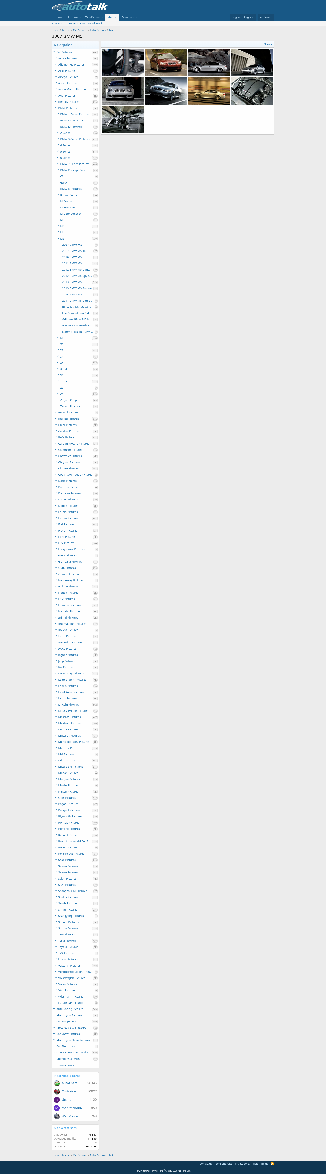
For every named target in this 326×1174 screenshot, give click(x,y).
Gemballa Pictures (70, 561)
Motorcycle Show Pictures (73, 1040)
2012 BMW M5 (72, 263)
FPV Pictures (66, 543)
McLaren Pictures (69, 735)
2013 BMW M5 (72, 282)
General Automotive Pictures (74, 1052)
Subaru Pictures (68, 922)
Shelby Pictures (68, 897)
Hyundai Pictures (69, 611)
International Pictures (72, 624)
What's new (92, 17)
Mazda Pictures (68, 729)
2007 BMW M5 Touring (77, 251)
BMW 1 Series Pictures (74, 114)
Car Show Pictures (68, 1034)
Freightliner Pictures (71, 549)
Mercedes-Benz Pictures (73, 742)
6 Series (65, 157)
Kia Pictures (65, 667)
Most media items (67, 1075)
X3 (62, 350)
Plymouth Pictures (70, 816)
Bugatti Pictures (68, 418)
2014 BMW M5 (72, 294)
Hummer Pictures (69, 605)
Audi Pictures (66, 95)
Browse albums (64, 1065)
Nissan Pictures (68, 791)
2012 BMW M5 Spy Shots (77, 276)
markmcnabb (72, 1108)
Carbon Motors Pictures (73, 443)
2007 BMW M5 (72, 244)
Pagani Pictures (68, 804)
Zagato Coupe (69, 400)
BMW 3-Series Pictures (75, 139)
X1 (62, 344)
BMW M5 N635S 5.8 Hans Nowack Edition (78, 307)
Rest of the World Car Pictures (75, 841)
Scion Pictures (67, 878)
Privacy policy (242, 1163)
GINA (63, 182)
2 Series (65, 133)
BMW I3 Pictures (71, 126)
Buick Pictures (67, 425)
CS (61, 176)
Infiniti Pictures (68, 617)
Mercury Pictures (69, 748)
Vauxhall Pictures (69, 965)
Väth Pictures (66, 990)
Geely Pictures (67, 555)
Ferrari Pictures (68, 518)
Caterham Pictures (70, 450)
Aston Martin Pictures (72, 89)
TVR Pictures (66, 953)
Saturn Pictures (68, 872)
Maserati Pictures (69, 717)
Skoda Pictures (67, 903)
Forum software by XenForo (163, 1170)
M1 (62, 220)
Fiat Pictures (66, 524)
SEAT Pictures (67, 884)
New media (58, 23)
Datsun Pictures (68, 499)
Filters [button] (266, 44)
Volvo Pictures (67, 984)
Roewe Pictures (68, 847)
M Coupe (66, 201)
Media (111, 17)
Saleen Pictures (68, 866)
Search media (95, 23)
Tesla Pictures (67, 940)
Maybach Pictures (69, 723)
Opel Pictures (67, 797)
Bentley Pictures (68, 102)
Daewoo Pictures (69, 487)
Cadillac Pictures (68, 431)
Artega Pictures (68, 77)
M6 (62, 338)
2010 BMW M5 (72, 257)
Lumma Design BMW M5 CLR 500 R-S (78, 331)
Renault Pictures (68, 835)
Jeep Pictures (66, 661)
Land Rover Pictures (71, 692)
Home (58, 17)
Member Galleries (68, 1058)
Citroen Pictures (68, 468)
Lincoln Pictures (68, 704)
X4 (62, 356)
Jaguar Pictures (68, 655)
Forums (73, 17)
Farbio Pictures (68, 512)
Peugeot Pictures (69, 810)
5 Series (65, 151)
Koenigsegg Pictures (71, 673)
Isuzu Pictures (67, 636)
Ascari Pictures (67, 83)
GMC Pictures (67, 568)
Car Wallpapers (66, 1021)
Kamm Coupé (69, 195)
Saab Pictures (67, 860)
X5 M (63, 369)
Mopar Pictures (68, 773)
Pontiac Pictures (68, 822)
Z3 (62, 387)
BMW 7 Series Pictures (74, 164)
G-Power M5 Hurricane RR (78, 325)
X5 (62, 363)
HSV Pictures (66, 599)
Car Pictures (64, 52)
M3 (62, 226)
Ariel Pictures (66, 70)
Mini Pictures (66, 760)
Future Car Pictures (70, 1003)
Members (128, 17)
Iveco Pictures (67, 648)
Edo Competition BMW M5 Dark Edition (77, 313)
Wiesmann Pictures (70, 996)
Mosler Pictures (68, 785)
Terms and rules (223, 1163)
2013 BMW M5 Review (77, 288)
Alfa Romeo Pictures (71, 64)
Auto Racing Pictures (69, 1009)
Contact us (206, 1163)
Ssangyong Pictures (71, 916)
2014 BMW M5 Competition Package (78, 300)
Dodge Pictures (68, 505)
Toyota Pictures (68, 947)
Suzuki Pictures (68, 928)
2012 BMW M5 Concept (77, 269)
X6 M (63, 381)
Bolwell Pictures (68, 412)
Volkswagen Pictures (71, 978)
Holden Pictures (68, 586)
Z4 (62, 394)
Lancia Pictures (68, 686)
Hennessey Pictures (71, 580)
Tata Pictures (66, 934)
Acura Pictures (67, 58)
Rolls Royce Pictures (71, 853)
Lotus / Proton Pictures (73, 710)
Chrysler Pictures (69, 462)
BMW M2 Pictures (72, 120)
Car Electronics (65, 1046)
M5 (62, 238)
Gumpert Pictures (69, 574)
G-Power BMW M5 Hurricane (77, 319)
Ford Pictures (66, 537)
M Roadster (67, 207)
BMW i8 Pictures (71, 189)
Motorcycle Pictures (69, 1015)
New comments (76, 23)
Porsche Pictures (69, 829)
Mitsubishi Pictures (70, 766)
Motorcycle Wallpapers (71, 1027)
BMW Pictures (67, 108)
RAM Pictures (67, 437)
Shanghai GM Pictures (72, 891)
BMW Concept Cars (72, 170)
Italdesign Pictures (70, 642)
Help (255, 1163)
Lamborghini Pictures (72, 679)
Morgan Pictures (69, 779)
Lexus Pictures (67, 698)
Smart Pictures (67, 909)
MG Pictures (66, 754)
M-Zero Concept (70, 213)
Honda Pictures (68, 592)
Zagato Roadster (71, 406)
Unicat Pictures (68, 959)
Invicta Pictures (68, 630)
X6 (62, 375)
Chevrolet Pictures (70, 456)
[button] (80, 17)
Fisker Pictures (67, 530)
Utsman (68, 1099)
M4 (62, 232)
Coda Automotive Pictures (75, 474)
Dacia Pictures (67, 481)
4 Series (65, 145)
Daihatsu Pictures (69, 493)
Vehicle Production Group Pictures (76, 971)
